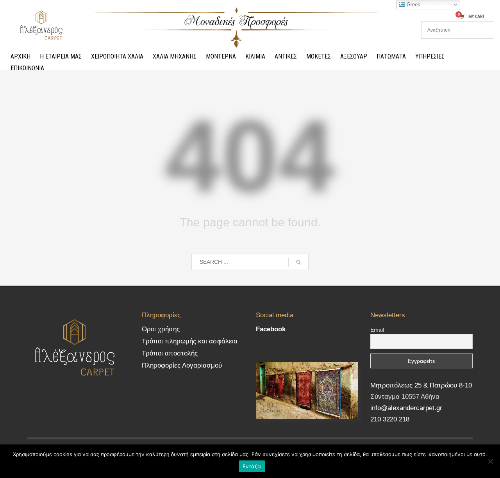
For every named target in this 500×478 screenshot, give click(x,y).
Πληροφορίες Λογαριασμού (182, 365)
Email (377, 330)
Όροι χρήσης (161, 329)
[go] (298, 262)
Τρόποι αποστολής (170, 353)
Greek (412, 4)
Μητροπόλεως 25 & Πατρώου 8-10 (421, 385)
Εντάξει (252, 466)
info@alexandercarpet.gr (406, 408)
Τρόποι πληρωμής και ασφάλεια (190, 341)
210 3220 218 (389, 419)
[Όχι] (490, 461)
